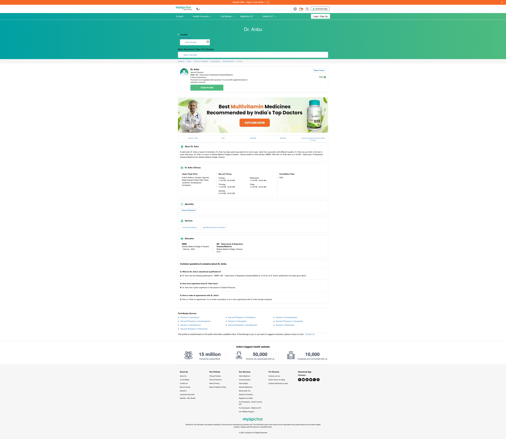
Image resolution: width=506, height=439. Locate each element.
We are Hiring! (185, 387)
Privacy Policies (215, 376)
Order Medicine (244, 376)
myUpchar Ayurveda (187, 394)
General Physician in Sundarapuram (196, 321)
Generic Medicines (245, 387)
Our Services (244, 372)
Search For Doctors (246, 394)
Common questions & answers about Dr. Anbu (313, 139)
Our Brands (226, 16)
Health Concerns (201, 16)
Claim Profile (207, 87)
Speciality (253, 138)
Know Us (184, 372)
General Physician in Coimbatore (242, 317)
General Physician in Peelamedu (194, 328)
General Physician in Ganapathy (289, 321)
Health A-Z (268, 16)
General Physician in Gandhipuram (242, 325)
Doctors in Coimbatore (190, 317)
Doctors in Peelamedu (285, 325)
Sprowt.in (183, 391)
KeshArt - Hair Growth (187, 398)
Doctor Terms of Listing (277, 379)
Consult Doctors (244, 379)
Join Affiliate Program (246, 411)
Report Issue (319, 70)
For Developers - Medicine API (250, 408)
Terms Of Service (215, 379)
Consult (179, 16)
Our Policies (214, 372)
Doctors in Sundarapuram (286, 317)
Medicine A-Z (246, 16)
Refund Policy (214, 383)
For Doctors (274, 372)
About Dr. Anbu (193, 138)
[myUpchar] (325, 77)
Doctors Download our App (278, 383)
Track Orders (243, 383)
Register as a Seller (246, 398)
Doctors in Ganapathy (237, 321)
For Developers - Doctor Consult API (250, 403)
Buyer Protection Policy (217, 387)
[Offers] (295, 8)
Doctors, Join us (274, 376)
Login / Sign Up (320, 16)
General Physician (188, 210)
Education (283, 138)
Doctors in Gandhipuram (191, 325)
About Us (183, 376)
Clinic (223, 138)
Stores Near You (245, 391)
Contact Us (310, 334)
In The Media (184, 379)
